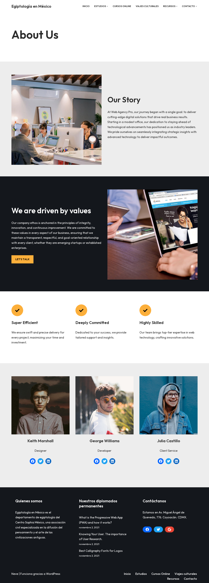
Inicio (86, 6)
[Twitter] (40, 461)
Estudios (141, 574)
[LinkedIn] (48, 461)
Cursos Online (122, 6)
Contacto (190, 579)
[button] (107, 6)
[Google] (169, 529)
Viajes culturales (147, 6)
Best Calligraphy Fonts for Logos (101, 551)
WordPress (53, 574)
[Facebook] (33, 461)
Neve (14, 574)
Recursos (173, 579)
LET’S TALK (22, 259)
